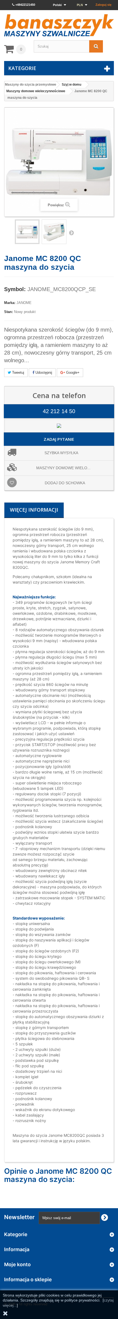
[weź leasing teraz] (59, 425)
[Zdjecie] (27, 232)
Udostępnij (43, 372)
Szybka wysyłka (61, 453)
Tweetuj (17, 372)
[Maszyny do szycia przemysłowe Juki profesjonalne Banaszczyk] (59, 25)
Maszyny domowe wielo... (63, 468)
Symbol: (15, 289)
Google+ (72, 372)
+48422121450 (25, 4)
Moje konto (17, 1264)
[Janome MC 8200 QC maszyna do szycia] (54, 232)
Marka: (9, 303)
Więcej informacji (34, 509)
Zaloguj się (103, 4)
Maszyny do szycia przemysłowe (30, 84)
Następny (71, 232)
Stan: (8, 312)
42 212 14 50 (59, 411)
